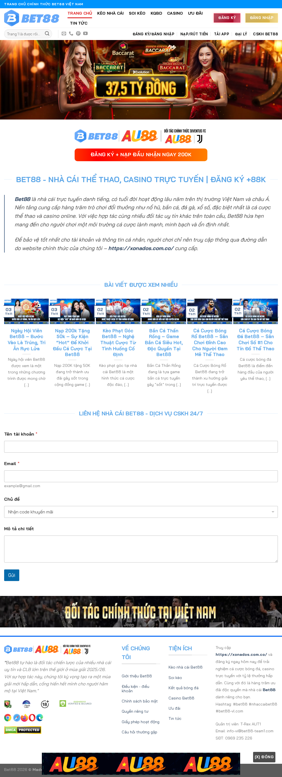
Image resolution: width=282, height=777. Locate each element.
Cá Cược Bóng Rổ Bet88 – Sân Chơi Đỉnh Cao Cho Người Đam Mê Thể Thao (209, 342)
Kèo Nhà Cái (110, 13)
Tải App (221, 34)
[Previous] (6, 349)
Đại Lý (241, 34)
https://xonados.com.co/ (140, 248)
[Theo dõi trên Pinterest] (78, 33)
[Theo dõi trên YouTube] (85, 33)
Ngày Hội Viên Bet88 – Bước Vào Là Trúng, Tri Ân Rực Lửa (26, 339)
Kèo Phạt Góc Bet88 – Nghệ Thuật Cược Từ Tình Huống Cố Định (118, 342)
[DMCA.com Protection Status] (22, 729)
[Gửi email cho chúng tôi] (64, 33)
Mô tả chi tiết (19, 528)
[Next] (275, 349)
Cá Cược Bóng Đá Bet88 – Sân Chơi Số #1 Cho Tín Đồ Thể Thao (255, 339)
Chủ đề (12, 499)
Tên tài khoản (20, 434)
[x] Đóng (264, 756)
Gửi (11, 575)
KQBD (156, 13)
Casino (175, 13)
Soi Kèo (137, 13)
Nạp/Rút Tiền (194, 34)
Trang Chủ (79, 13)
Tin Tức (78, 23)
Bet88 (22, 199)
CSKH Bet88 (265, 34)
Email (12, 463)
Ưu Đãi (195, 13)
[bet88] (31, 18)
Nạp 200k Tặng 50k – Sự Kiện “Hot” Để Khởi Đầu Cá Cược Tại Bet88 (72, 342)
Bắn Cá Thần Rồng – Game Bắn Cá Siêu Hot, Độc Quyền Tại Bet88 (164, 342)
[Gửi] (47, 34)
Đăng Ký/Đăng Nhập (153, 34)
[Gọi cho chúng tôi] (71, 33)
